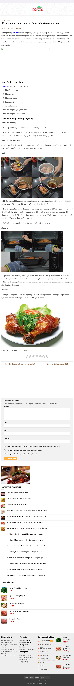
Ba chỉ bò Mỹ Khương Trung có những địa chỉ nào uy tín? (24, 569)
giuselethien (19, 28)
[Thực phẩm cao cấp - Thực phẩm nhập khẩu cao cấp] (37, 9)
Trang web (7, 438)
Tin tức (3, 20)
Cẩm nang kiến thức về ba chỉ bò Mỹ (58, 364)
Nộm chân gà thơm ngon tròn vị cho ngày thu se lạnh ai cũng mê (27, 510)
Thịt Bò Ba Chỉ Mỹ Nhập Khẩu (66, 648)
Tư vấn (8, 20)
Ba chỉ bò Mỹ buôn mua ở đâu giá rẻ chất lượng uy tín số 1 (25, 552)
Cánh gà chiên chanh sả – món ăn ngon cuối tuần (20, 364)
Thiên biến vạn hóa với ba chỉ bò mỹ (18, 493)
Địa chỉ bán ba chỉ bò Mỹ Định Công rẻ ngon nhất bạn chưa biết (27, 546)
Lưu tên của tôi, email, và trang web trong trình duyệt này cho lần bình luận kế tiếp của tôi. (34, 446)
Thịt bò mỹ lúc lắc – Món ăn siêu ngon (19, 499)
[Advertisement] (37, 381)
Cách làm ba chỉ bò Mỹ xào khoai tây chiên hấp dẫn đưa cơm (26, 575)
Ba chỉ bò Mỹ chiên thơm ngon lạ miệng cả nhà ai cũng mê (25, 522)
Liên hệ (46, 680)
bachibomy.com (42, 683)
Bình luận (7, 406)
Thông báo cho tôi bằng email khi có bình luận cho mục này (25, 450)
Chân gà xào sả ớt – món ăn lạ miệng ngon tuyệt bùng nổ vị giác (27, 528)
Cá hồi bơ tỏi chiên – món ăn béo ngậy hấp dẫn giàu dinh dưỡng (27, 563)
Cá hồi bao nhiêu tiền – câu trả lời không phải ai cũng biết (24, 534)
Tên (5, 422)
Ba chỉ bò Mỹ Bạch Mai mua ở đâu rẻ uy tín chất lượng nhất (25, 540)
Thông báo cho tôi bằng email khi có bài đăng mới (22, 454)
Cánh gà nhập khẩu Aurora (67, 656)
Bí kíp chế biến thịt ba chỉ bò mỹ (17, 504)
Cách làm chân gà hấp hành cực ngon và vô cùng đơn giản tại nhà (27, 558)
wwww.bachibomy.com (8, 656)
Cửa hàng (35, 680)
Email (6, 430)
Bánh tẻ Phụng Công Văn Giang (66, 639)
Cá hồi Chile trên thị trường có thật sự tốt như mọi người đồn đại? (27, 516)
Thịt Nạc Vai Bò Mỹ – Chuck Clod (66, 665)
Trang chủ (28, 680)
